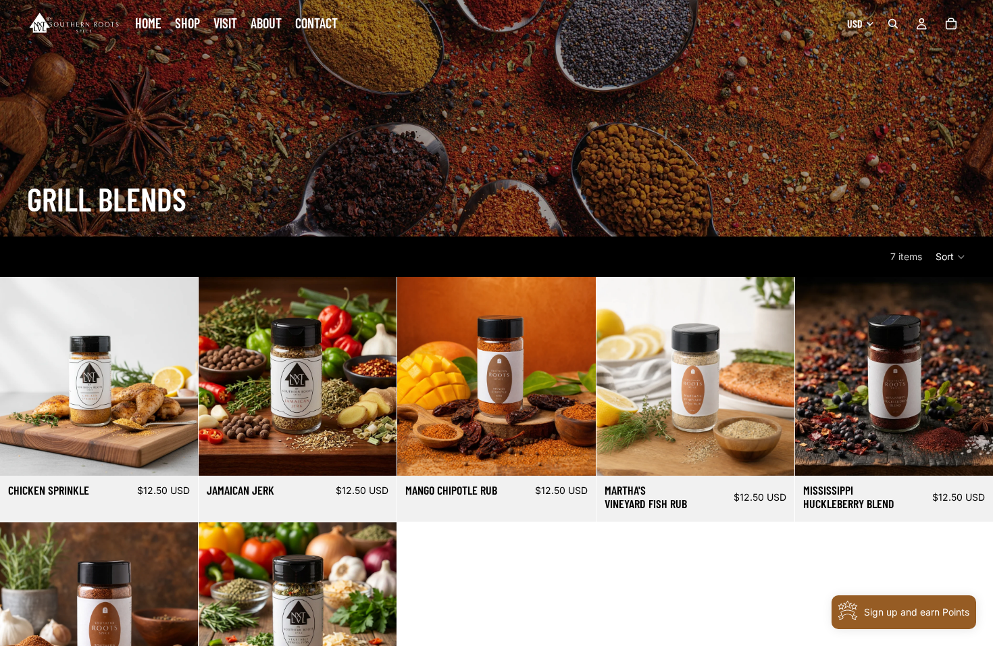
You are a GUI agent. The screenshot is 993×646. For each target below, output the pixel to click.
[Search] (893, 24)
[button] (951, 257)
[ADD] (177, 455)
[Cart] (951, 24)
